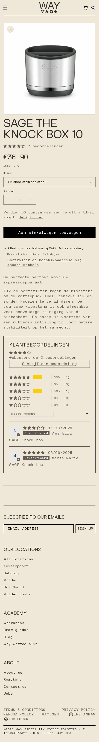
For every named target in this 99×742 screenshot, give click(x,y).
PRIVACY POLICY (79, 710)
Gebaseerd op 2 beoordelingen (42, 358)
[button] (93, 7)
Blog (8, 637)
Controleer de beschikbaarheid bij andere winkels (44, 262)
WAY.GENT (51, 714)
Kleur (7, 173)
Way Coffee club (21, 644)
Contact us (15, 687)
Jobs (8, 694)
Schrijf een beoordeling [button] (49, 364)
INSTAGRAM (85, 714)
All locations (18, 559)
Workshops (14, 623)
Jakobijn (13, 573)
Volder (10, 580)
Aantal (8, 191)
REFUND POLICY (18, 714)
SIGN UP (85, 529)
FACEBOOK (19, 719)
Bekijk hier (31, 217)
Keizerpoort (16, 566)
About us (13, 673)
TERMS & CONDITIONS (24, 710)
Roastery (13, 679)
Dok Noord (14, 587)
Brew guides (16, 630)
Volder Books (17, 594)
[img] (35, 428)
